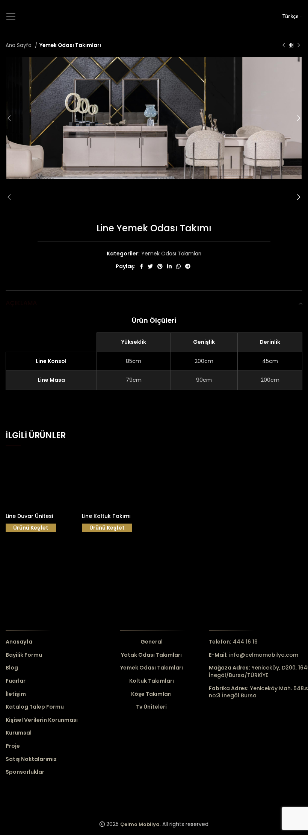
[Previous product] (283, 45)
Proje (13, 746)
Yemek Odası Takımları (70, 45)
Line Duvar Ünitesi (29, 516)
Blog (12, 667)
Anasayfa (19, 641)
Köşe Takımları (151, 694)
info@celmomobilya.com (253, 655)
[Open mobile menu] (11, 16)
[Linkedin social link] (169, 266)
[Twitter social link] (150, 266)
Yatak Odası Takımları (151, 655)
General (151, 641)
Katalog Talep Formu (35, 707)
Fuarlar (16, 681)
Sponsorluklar (25, 772)
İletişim (16, 694)
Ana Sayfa (19, 45)
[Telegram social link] (188, 266)
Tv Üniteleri (151, 707)
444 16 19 (233, 641)
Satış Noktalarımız (31, 759)
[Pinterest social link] (160, 266)
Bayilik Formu (24, 655)
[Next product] (298, 45)
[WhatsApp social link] (178, 266)
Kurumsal (19, 732)
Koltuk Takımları (151, 681)
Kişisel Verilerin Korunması (42, 720)
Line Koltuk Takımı (106, 516)
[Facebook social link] (141, 266)
